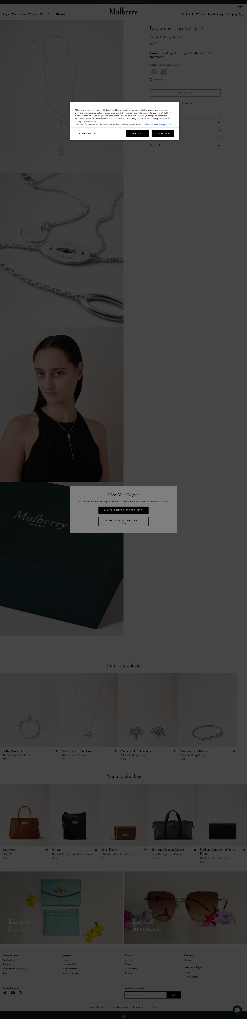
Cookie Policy (149, 124)
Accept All (162, 133)
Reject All (138, 133)
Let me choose (86, 133)
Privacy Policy (165, 124)
